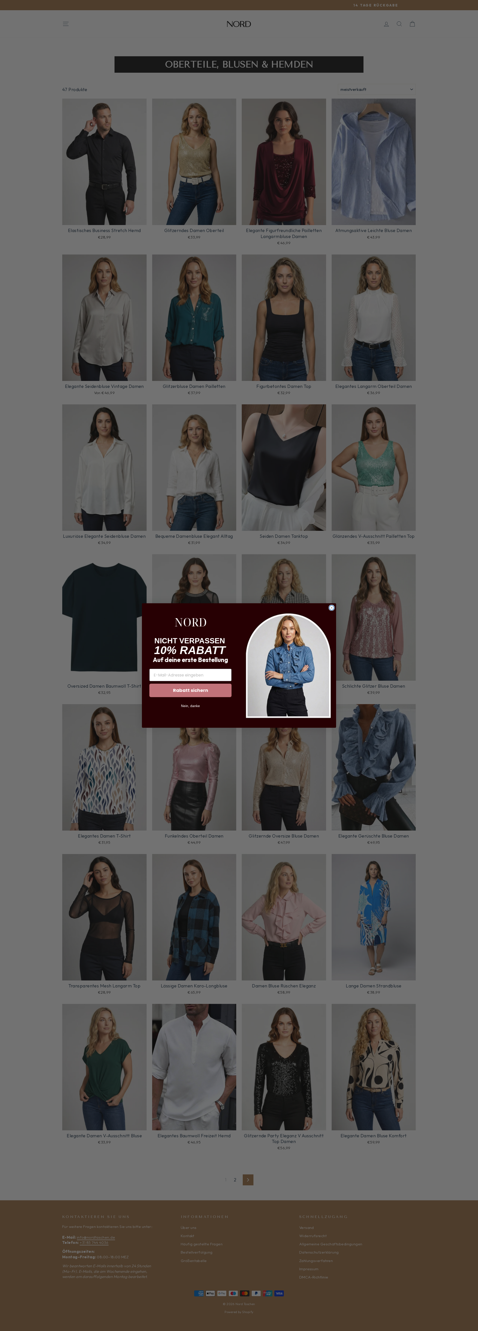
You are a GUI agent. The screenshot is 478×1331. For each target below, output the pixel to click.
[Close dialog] (331, 607)
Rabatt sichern (190, 690)
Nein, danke (190, 706)
